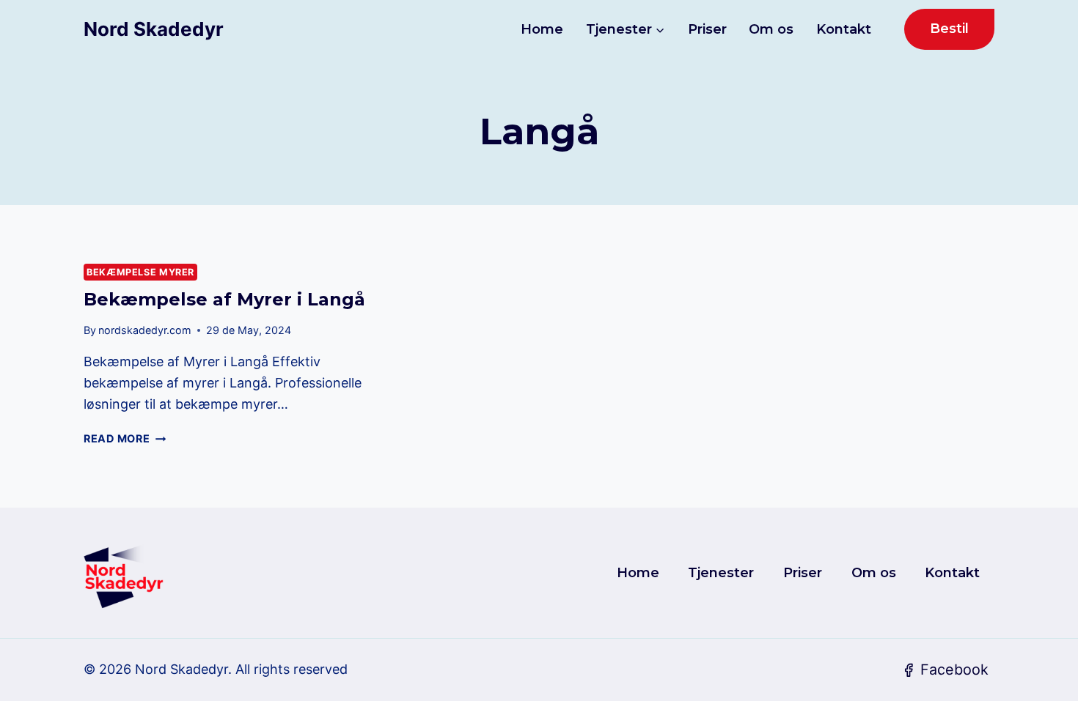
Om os (771, 29)
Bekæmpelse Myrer (140, 272)
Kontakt (843, 29)
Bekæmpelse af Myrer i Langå (224, 299)
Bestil (949, 29)
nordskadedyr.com (144, 330)
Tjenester (721, 573)
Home (542, 29)
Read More (125, 438)
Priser (707, 29)
